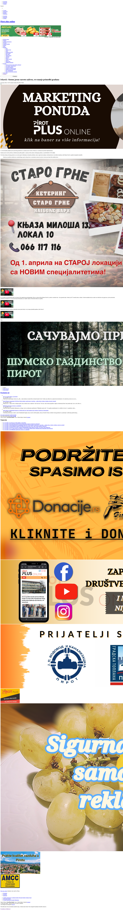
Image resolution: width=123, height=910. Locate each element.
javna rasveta (5, 390)
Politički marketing (9, 62)
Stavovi (7, 57)
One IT (13, 904)
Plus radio (8, 54)
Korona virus (8, 49)
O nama (4, 10)
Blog (7, 48)
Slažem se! (8, 908)
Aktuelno (7, 56)
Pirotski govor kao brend (11, 69)
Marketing (5, 13)
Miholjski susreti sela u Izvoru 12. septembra (12, 405)
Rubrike (4, 47)
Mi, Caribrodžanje (9, 70)
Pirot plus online (8, 21)
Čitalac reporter (9, 59)
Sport (4, 46)
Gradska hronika (6, 44)
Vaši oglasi (5, 72)
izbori (7, 51)
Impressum (5, 11)
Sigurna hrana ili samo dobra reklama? (13, 64)
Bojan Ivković (6, 388)
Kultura (4, 45)
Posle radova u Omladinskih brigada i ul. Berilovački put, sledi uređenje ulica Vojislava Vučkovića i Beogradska (25, 410)
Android (28, 417)
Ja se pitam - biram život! (11, 66)
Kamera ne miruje (9, 52)
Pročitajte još (5, 393)
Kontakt (4, 12)
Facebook (5, 1)
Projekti (4, 63)
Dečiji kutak (8, 53)
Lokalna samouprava (7, 41)
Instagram (5, 2)
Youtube (4, 3)
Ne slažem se (3, 908)
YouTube (5, 894)
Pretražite (15, 76)
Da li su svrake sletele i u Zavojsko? (10, 396)
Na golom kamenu (9, 67)
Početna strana (6, 39)
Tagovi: (4, 387)
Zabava (7, 60)
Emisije (9, 898)
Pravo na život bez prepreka (11, 71)
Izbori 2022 (8, 61)
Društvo (4, 40)
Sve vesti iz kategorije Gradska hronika (8, 414)
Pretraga (4, 74)
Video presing (8, 55)
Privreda (4, 42)
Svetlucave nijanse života (11, 68)
